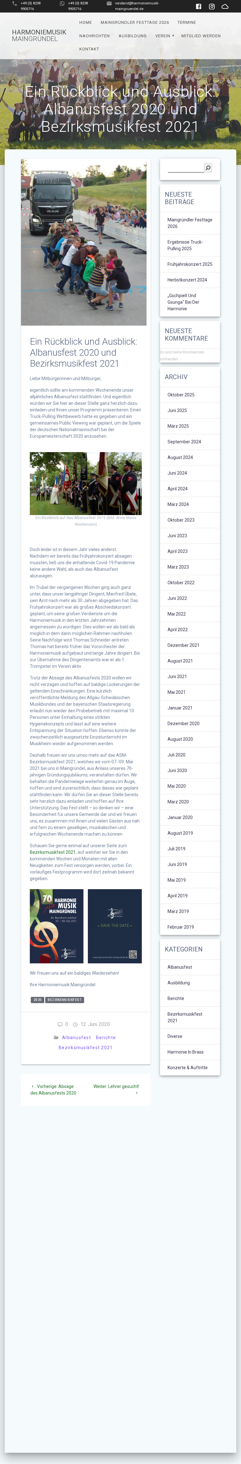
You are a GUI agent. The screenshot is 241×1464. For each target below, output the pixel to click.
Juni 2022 (177, 598)
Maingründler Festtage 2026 (135, 22)
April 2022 (178, 629)
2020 (38, 1000)
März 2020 (178, 801)
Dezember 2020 (184, 723)
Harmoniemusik (39, 35)
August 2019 (180, 833)
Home (85, 22)
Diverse (175, 1036)
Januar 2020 (180, 817)
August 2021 (180, 660)
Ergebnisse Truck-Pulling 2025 (185, 245)
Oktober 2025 (181, 394)
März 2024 (178, 504)
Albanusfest (76, 1037)
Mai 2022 (177, 613)
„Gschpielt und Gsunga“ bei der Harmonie (183, 302)
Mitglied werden (201, 36)
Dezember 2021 (184, 645)
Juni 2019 (177, 864)
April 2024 (178, 488)
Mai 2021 (177, 692)
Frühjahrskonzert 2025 (190, 264)
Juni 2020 (177, 770)
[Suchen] (208, 168)
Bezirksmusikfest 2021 (53, 852)
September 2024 (184, 441)
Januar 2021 (180, 707)
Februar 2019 (181, 927)
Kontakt (89, 49)
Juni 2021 (177, 676)
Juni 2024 (177, 473)
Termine (187, 22)
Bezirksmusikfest (64, 1000)
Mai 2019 (177, 880)
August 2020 (180, 739)
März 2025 (178, 426)
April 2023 (178, 551)
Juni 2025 (177, 410)
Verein (162, 36)
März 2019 (178, 911)
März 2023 (178, 567)
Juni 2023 (177, 535)
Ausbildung (133, 36)
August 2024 (180, 457)
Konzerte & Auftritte (188, 1067)
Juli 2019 (176, 848)
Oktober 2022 (181, 582)
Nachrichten (94, 36)
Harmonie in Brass (186, 1051)
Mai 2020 (177, 786)
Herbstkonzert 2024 (187, 279)
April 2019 (178, 895)
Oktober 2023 (181, 520)
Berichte (106, 1037)
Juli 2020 (176, 754)
